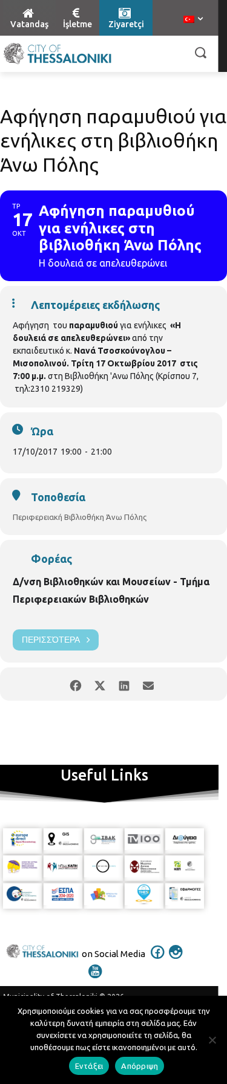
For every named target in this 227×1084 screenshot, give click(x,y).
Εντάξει (89, 1066)
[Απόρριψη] (212, 1040)
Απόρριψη (139, 1066)
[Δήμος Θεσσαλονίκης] (57, 54)
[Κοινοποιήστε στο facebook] (76, 684)
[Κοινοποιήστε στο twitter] (100, 684)
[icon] (157, 960)
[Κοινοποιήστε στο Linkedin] (124, 684)
